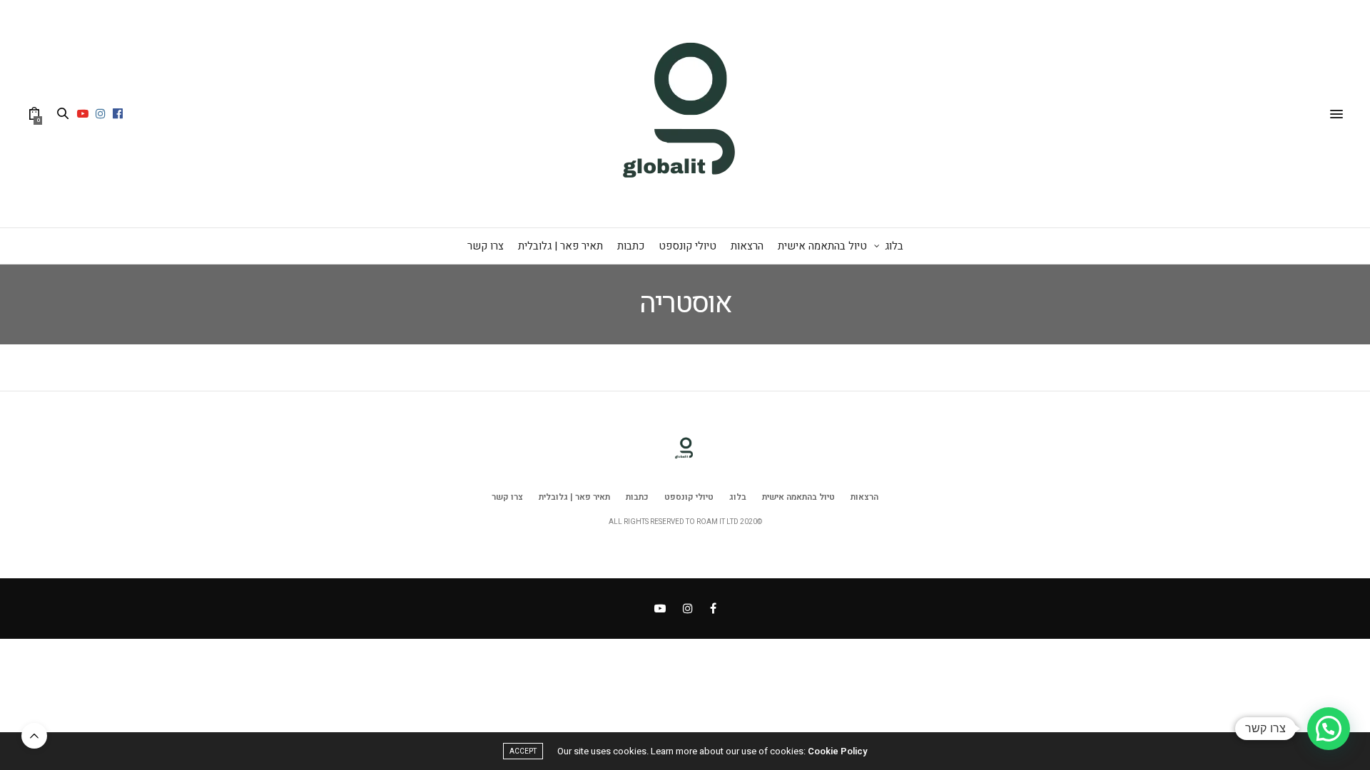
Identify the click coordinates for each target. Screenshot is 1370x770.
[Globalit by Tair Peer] (685, 113)
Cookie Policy (837, 751)
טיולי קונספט (687, 246)
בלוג (894, 246)
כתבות (630, 246)
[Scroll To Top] (34, 736)
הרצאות (747, 246)
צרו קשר (485, 246)
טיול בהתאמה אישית (822, 246)
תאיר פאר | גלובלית (560, 246)
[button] (1328, 728)
